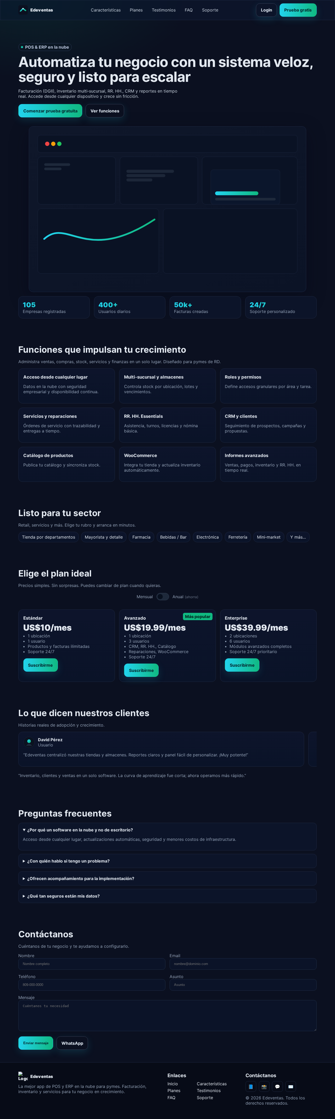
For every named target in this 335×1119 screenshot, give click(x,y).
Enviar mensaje (35, 1043)
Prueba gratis (298, 10)
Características (106, 10)
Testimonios (164, 10)
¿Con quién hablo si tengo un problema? (68, 861)
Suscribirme (40, 665)
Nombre (26, 955)
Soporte (210, 10)
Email (175, 955)
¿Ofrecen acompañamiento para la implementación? (80, 878)
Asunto (176, 976)
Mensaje (26, 997)
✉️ (290, 1086)
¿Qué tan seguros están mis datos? (63, 896)
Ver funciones (105, 110)
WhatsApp (72, 1043)
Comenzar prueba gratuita (50, 110)
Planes (136, 10)
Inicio (173, 1083)
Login (266, 10)
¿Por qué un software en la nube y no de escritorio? (80, 829)
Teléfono (27, 976)
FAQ (189, 10)
